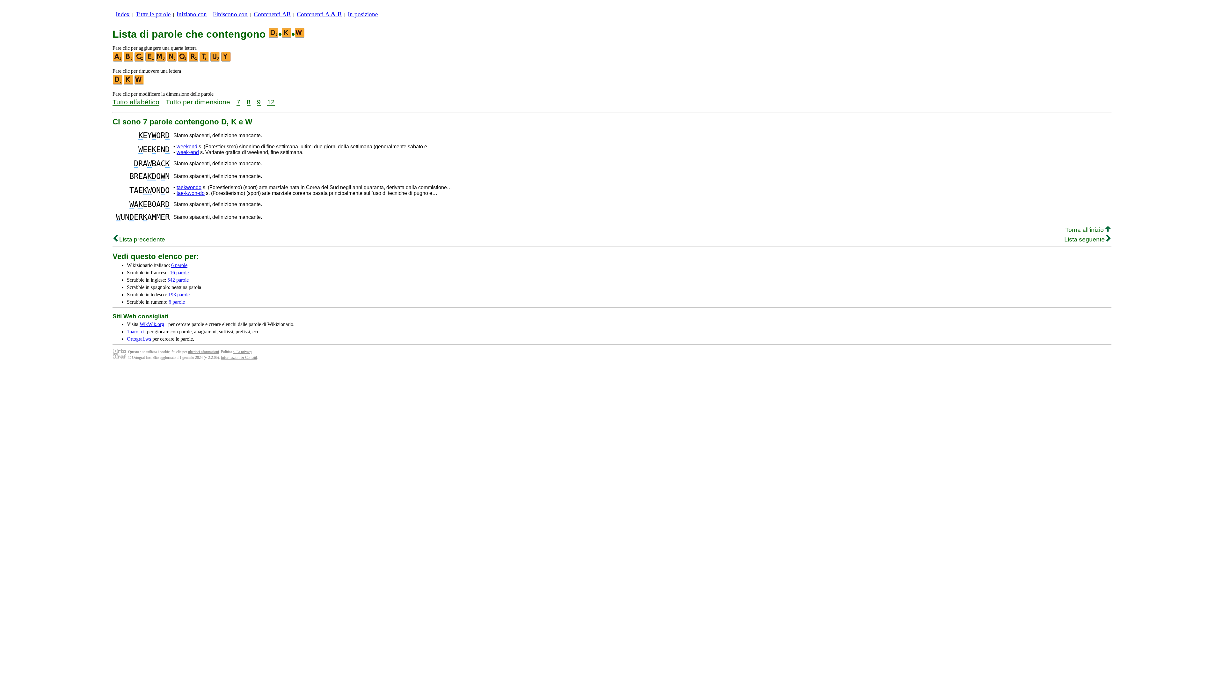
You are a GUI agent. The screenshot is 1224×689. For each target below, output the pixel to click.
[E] (150, 60)
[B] (128, 60)
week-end (188, 152)
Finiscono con (230, 14)
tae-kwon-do (191, 193)
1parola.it (136, 331)
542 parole (178, 280)
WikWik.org (152, 324)
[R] (193, 60)
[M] (161, 60)
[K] (128, 83)
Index (123, 14)
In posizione (363, 14)
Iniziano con (192, 14)
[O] (183, 60)
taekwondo (189, 187)
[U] (215, 60)
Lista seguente (1085, 239)
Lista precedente (141, 239)
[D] (118, 83)
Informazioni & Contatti (239, 357)
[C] (139, 60)
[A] (118, 60)
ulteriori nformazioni (203, 352)
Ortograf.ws (139, 339)
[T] (204, 60)
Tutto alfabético (136, 102)
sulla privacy (242, 352)
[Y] (226, 60)
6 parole (179, 265)
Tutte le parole (153, 14)
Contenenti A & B (319, 14)
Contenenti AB (272, 14)
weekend (187, 146)
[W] (139, 83)
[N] (172, 60)
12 (271, 102)
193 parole (179, 294)
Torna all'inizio (1085, 229)
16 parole (179, 272)
